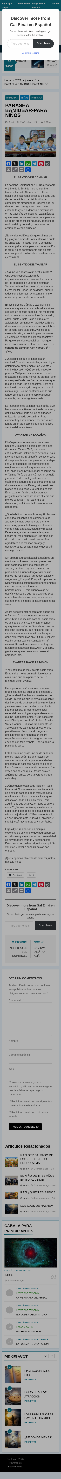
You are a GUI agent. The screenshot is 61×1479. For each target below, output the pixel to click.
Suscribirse (43, 43)
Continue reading (30, 53)
